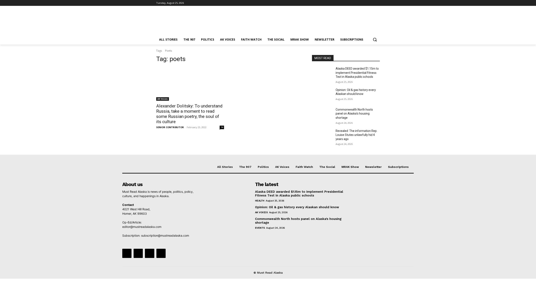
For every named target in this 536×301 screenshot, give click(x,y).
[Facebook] (354, 3)
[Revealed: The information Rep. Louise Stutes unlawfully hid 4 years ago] (322, 136)
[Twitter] (365, 3)
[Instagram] (360, 3)
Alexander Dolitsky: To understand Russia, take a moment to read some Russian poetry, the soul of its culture (189, 113)
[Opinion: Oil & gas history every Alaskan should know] (322, 95)
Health (259, 200)
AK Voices (162, 98)
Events (260, 227)
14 (222, 127)
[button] (375, 39)
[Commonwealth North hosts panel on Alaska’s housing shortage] (322, 115)
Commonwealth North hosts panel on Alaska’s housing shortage (354, 113)
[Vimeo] (371, 3)
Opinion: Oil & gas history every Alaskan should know (297, 207)
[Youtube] (377, 3)
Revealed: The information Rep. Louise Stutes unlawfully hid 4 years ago (356, 135)
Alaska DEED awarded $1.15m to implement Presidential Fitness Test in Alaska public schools (357, 72)
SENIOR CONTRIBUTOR (170, 127)
